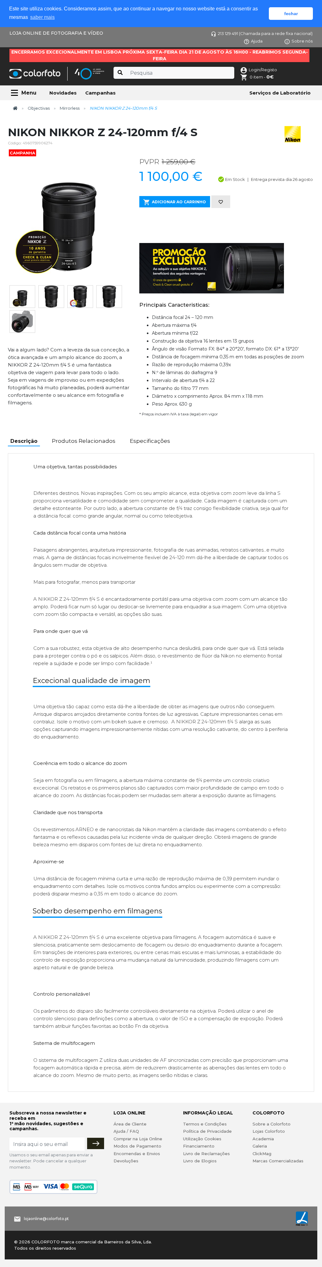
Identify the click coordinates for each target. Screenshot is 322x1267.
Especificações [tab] (150, 441)
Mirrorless (70, 108)
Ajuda (257, 40)
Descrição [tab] (23, 441)
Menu (28, 93)
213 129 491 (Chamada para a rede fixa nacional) (265, 33)
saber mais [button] (42, 17)
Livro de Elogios (200, 1160)
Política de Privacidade (207, 1131)
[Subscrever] (95, 1143)
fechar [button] (291, 13)
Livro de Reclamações (206, 1153)
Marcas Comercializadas (278, 1160)
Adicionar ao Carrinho (179, 202)
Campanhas (100, 93)
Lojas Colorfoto (269, 1131)
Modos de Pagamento (137, 1145)
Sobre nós (302, 40)
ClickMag (262, 1153)
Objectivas (39, 108)
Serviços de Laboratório (280, 93)
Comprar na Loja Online (138, 1138)
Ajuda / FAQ (126, 1131)
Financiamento (198, 1145)
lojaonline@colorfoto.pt (46, 1218)
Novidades (63, 93)
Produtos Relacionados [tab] (83, 441)
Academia (263, 1138)
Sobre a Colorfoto (272, 1123)
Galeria (260, 1145)
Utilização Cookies (202, 1138)
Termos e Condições (205, 1123)
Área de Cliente (130, 1123)
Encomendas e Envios (137, 1153)
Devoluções (126, 1160)
